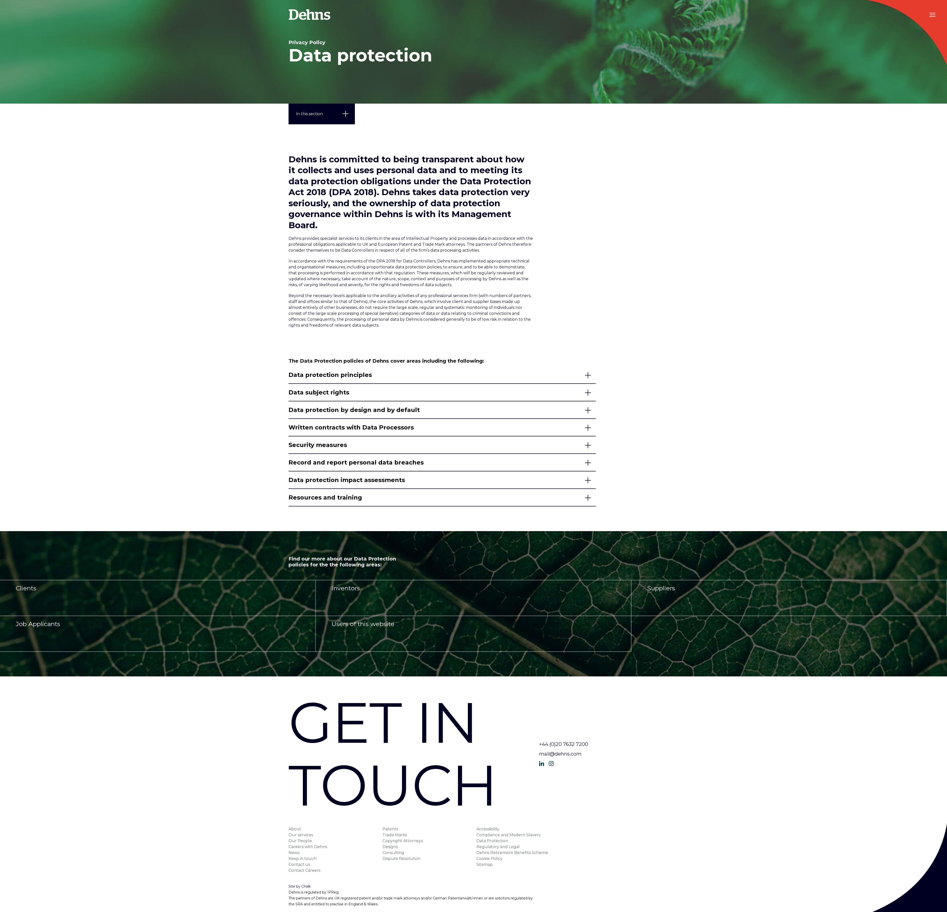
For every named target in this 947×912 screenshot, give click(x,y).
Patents (390, 829)
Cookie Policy (489, 858)
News (294, 852)
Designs (390, 846)
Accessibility (487, 829)
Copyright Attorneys (402, 840)
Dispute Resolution (401, 858)
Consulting (393, 852)
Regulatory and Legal (498, 846)
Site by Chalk (300, 886)
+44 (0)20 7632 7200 (563, 744)
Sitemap (484, 864)
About (295, 829)
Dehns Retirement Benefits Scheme (512, 852)
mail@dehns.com (560, 754)
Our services (301, 835)
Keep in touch (302, 858)
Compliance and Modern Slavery (508, 835)
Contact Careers (304, 870)
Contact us (299, 864)
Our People (300, 840)
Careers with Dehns (308, 846)
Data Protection (492, 840)
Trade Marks (394, 835)
